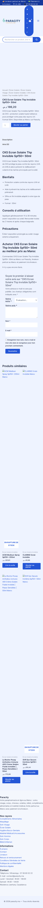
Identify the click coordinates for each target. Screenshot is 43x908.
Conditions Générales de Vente (12, 860)
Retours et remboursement (11, 858)
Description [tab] (7, 140)
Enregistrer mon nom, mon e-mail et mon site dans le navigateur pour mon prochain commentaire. (20, 343)
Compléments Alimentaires (11, 819)
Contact (3, 852)
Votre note (8, 300)
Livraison (3, 855)
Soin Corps (4, 839)
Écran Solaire (14, 90)
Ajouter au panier (20, 125)
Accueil (5, 90)
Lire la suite (10, 565)
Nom (7, 321)
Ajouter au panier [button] (30, 566)
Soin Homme (5, 836)
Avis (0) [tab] (5, 144)
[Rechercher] (36, 39)
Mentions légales (7, 866)
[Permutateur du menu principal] (38, 20)
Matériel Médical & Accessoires (12, 833)
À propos (4, 849)
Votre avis (11, 305)
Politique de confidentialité (10, 863)
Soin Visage (5, 825)
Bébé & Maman (6, 842)
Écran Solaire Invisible (17, 93)
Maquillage (4, 822)
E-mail (8, 330)
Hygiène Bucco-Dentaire (10, 830)
